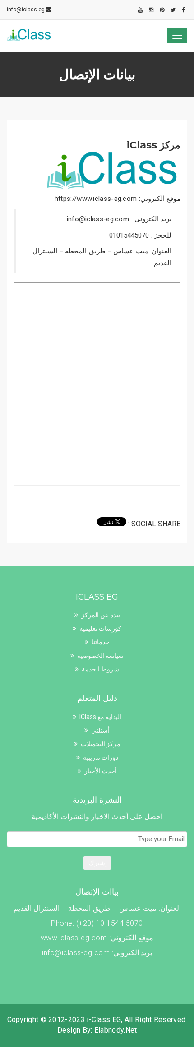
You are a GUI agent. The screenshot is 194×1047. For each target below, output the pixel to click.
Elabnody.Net (115, 1030)
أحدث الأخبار (100, 771)
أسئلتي (100, 730)
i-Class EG (104, 1019)
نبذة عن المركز (100, 615)
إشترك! (97, 862)
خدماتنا (101, 642)
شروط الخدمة (100, 669)
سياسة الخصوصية (100, 655)
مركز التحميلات (100, 743)
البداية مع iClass (100, 716)
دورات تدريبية (100, 757)
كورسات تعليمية (100, 628)
